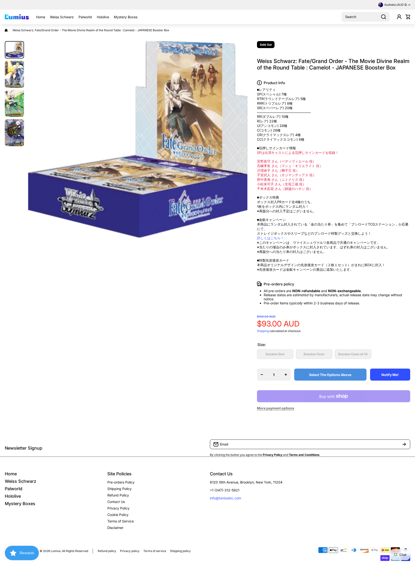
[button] (407, 16)
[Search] (384, 17)
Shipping (263, 331)
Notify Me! (390, 375)
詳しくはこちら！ (270, 238)
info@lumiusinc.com (225, 498)
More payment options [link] (275, 408)
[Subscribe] (404, 444)
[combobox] (366, 17)
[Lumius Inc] (17, 16)
